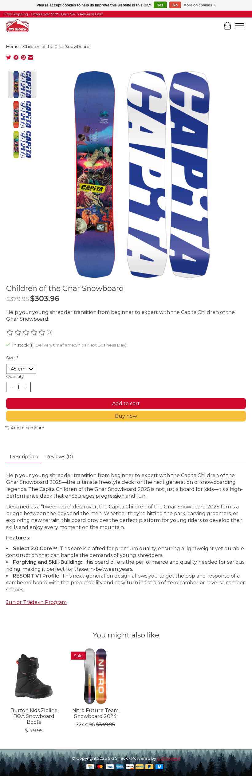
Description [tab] (24, 457)
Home (12, 46)
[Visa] (110, 767)
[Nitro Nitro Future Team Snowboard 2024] (95, 676)
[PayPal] (140, 767)
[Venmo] (159, 767)
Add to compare (27, 427)
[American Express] (120, 767)
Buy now (126, 416)
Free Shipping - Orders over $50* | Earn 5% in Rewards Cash (53, 14)
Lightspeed (168, 758)
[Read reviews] (26, 332)
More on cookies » (199, 5)
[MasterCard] (100, 767)
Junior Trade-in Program (36, 602)
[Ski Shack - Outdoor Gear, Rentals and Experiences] (17, 25)
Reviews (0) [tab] (59, 457)
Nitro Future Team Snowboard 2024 (95, 713)
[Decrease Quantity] (12, 387)
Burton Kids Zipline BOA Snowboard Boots (33, 716)
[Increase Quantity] (25, 387)
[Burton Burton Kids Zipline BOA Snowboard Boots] (33, 676)
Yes (160, 5)
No (175, 5)
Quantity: (15, 376)
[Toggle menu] (240, 26)
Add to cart (126, 403)
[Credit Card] (90, 767)
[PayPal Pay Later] (149, 767)
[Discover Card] (130, 767)
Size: (12, 357)
